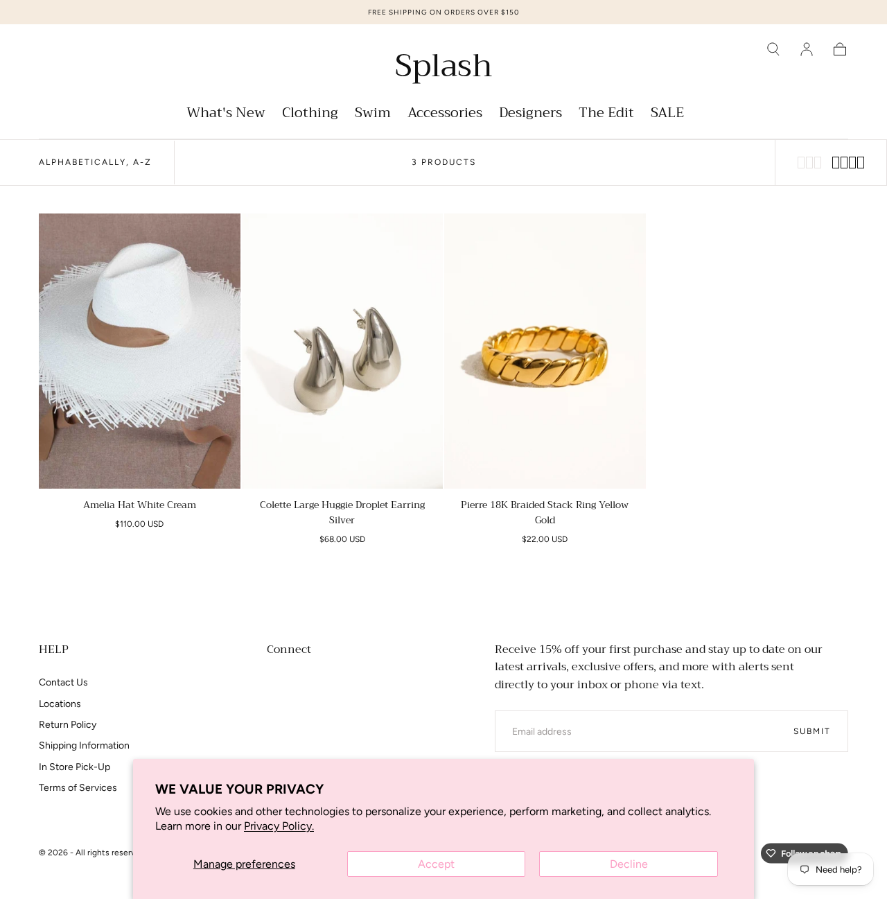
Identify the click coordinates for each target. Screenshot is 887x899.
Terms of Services (78, 788)
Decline (629, 864)
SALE (667, 115)
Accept (436, 864)
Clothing (310, 115)
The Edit (606, 115)
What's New (225, 115)
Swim (373, 115)
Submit (812, 731)
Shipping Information (84, 745)
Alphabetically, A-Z (95, 162)
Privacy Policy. (279, 825)
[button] (773, 49)
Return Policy (67, 725)
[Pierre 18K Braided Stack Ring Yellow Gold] (545, 351)
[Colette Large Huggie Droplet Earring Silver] (343, 351)
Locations (60, 704)
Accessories (444, 115)
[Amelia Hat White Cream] (139, 351)
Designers (530, 115)
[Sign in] (806, 49)
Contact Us (63, 682)
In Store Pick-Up (74, 767)
